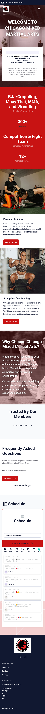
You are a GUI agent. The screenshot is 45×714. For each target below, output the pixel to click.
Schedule (5, 667)
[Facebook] (20, 657)
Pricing (5, 671)
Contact (5, 675)
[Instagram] (24, 657)
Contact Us (10, 478)
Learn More (11, 242)
